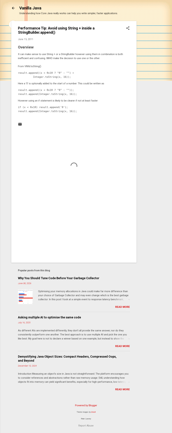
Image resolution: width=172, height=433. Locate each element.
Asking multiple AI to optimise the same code (49, 317)
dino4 (93, 412)
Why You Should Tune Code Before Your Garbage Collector (58, 278)
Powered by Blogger (86, 405)
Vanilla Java (30, 8)
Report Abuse (86, 425)
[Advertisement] (150, 71)
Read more (122, 306)
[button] (128, 28)
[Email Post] (20, 125)
